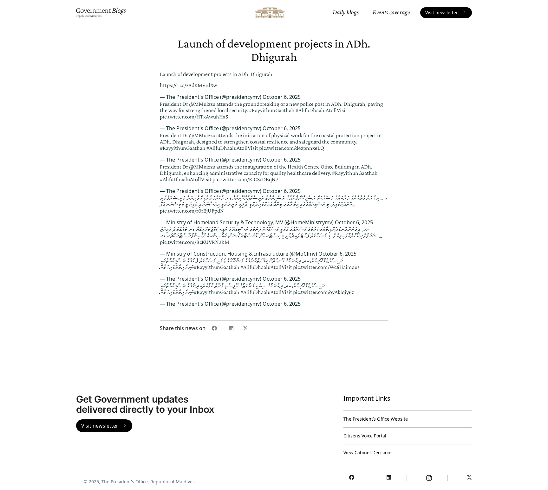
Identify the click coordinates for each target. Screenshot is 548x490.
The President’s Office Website (375, 419)
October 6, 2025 (282, 96)
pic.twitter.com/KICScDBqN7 (245, 179)
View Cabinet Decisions (368, 452)
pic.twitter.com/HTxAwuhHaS (194, 116)
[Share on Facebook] (214, 328)
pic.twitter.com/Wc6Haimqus (326, 267)
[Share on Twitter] (245, 328)
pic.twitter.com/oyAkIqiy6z (323, 292)
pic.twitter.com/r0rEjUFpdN (192, 210)
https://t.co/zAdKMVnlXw (188, 85)
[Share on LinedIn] (231, 328)
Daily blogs (346, 12)
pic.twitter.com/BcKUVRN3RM (194, 242)
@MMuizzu (202, 104)
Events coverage (391, 12)
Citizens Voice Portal (364, 436)
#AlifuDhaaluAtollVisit (321, 110)
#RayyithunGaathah (272, 110)
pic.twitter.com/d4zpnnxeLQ (291, 148)
